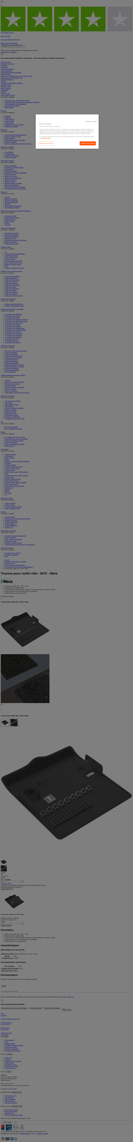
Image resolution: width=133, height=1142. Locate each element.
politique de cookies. (46, 138)
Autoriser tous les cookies (88, 143)
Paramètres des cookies (46, 143)
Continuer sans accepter (91, 121)
